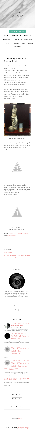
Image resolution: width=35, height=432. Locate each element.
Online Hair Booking (17, 31)
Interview (6, 43)
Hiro (17, 12)
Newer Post (24, 255)
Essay (30, 43)
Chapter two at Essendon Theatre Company (16, 379)
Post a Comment (8, 252)
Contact (17, 46)
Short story (19, 43)
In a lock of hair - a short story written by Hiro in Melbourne (20, 336)
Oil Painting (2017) (11, 235)
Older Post (9, 255)
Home (6, 36)
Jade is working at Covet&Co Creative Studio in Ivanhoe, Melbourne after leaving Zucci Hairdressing (16, 365)
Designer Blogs (23, 428)
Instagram (16, 36)
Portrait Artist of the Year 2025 (17, 39)
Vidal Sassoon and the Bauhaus (20, 324)
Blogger (20, 418)
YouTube (27, 36)
